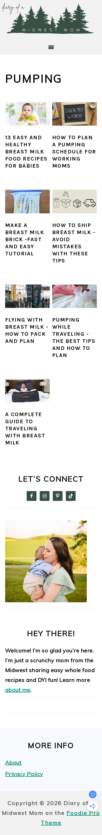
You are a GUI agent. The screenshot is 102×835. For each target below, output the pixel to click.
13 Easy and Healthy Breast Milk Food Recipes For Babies (26, 151)
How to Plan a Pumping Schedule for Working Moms (74, 151)
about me (17, 689)
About (13, 762)
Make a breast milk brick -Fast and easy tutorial (24, 239)
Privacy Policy (24, 773)
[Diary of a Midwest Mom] (51, 32)
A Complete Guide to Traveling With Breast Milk (25, 428)
